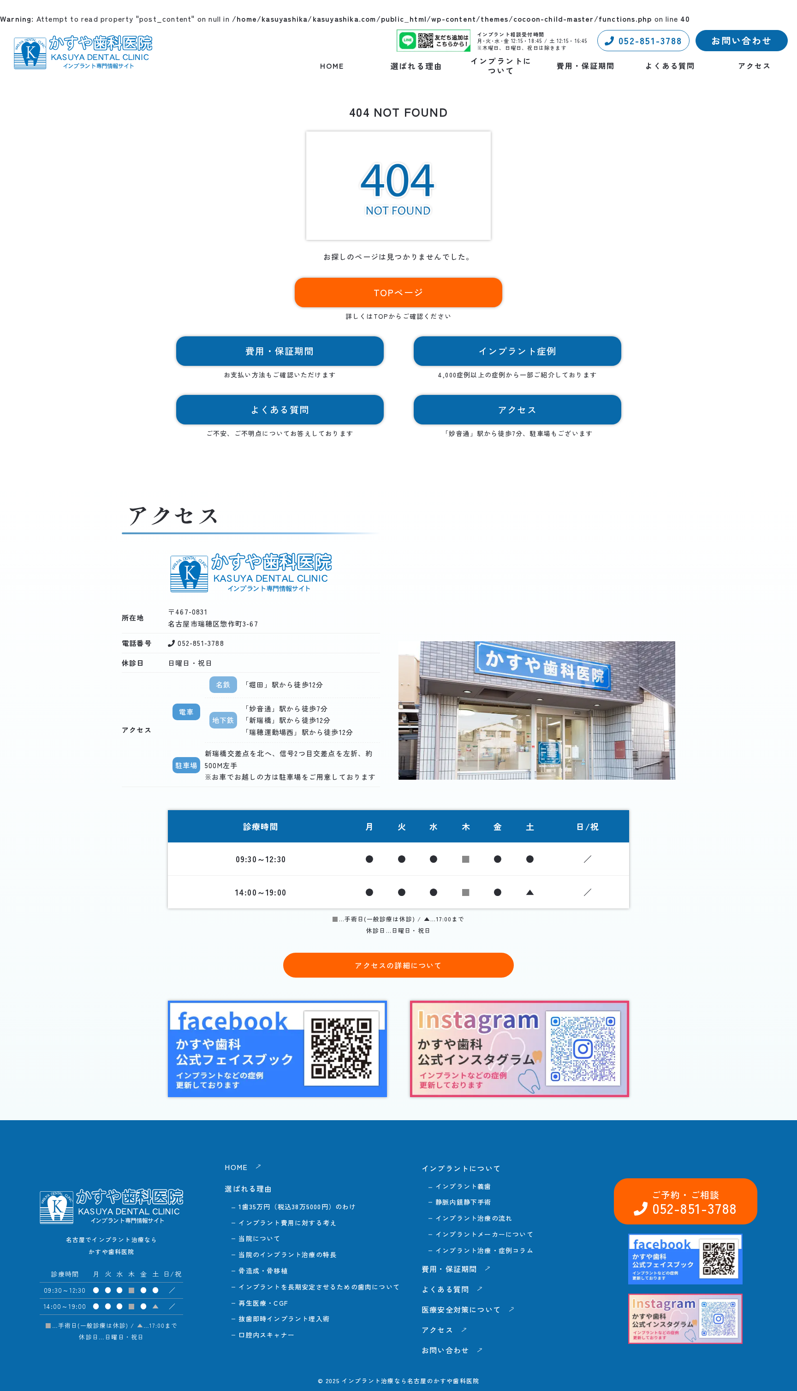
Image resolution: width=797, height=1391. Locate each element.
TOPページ (398, 292)
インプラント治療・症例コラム (484, 1250)
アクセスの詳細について (398, 965)
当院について (259, 1238)
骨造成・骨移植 (262, 1270)
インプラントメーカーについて (484, 1234)
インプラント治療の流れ (473, 1218)
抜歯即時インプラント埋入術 (284, 1318)
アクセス (754, 65)
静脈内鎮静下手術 (463, 1201)
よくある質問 (670, 65)
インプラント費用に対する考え (287, 1222)
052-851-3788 (648, 40)
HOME (332, 65)
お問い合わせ (741, 40)
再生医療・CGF (263, 1302)
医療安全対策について (461, 1309)
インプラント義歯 (463, 1186)
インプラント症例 (517, 351)
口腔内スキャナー (266, 1334)
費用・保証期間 (586, 65)
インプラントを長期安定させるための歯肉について (319, 1286)
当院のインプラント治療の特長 (287, 1254)
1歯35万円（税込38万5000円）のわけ (297, 1206)
